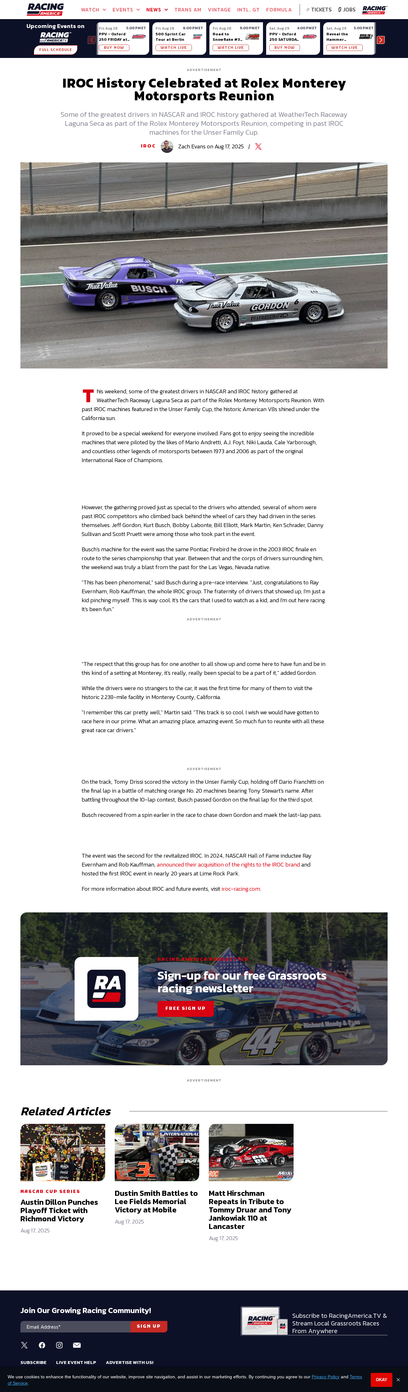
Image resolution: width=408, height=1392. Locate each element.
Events (123, 9)
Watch (90, 9)
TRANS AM (187, 9)
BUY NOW (114, 48)
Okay (381, 1379)
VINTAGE (219, 9)
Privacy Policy (325, 1376)
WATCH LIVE (174, 48)
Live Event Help (76, 1362)
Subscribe (33, 1362)
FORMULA (279, 9)
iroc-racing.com (241, 888)
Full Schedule (55, 50)
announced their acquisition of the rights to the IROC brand (228, 864)
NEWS (153, 9)
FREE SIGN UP (185, 1009)
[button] (381, 40)
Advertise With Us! (129, 1362)
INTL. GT (248, 9)
